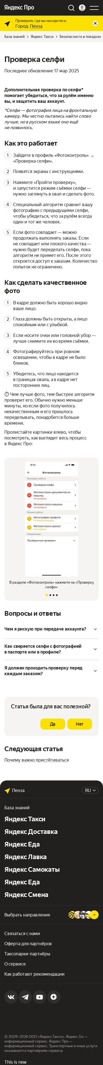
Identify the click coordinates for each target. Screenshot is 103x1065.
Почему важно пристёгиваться (36, 760)
